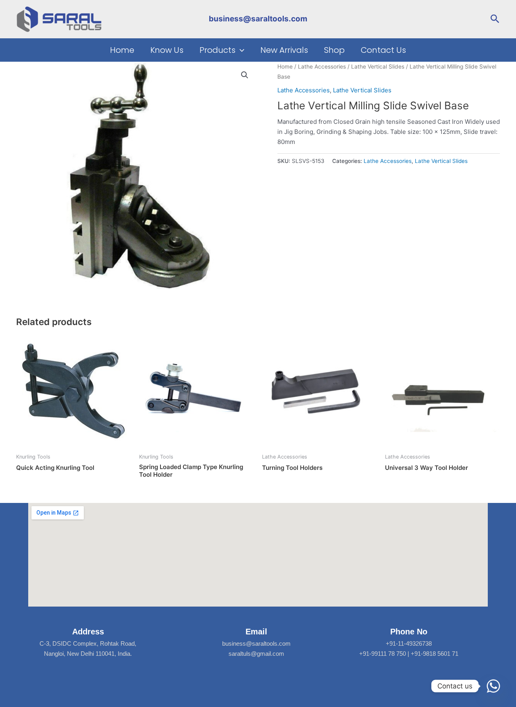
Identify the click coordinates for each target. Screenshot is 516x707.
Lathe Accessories (322, 66)
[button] (495, 19)
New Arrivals (284, 50)
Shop (334, 50)
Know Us (166, 50)
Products (217, 50)
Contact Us (383, 50)
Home (122, 50)
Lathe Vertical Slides (377, 66)
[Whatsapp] (493, 686)
